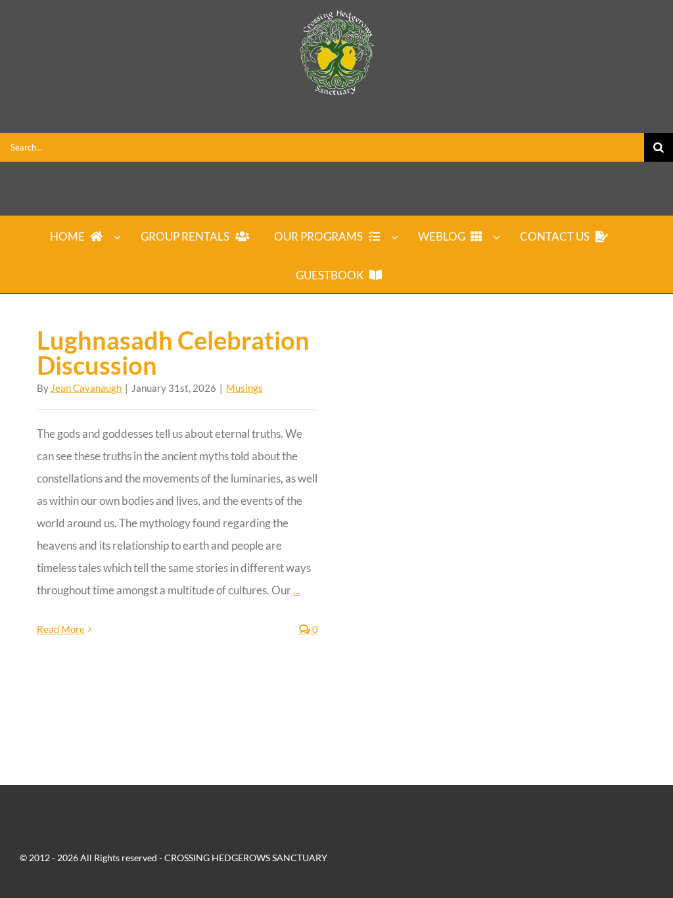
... (297, 590)
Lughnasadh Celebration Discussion (173, 352)
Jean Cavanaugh (86, 388)
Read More (61, 629)
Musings (244, 388)
